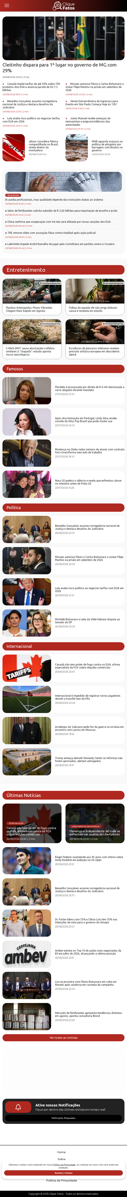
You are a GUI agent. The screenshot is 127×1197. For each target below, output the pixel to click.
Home (61, 1152)
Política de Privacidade (61, 1180)
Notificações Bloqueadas (63, 1118)
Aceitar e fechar (63, 1173)
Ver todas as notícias (64, 1037)
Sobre (61, 1159)
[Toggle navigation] (6, 6)
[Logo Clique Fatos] (64, 6)
